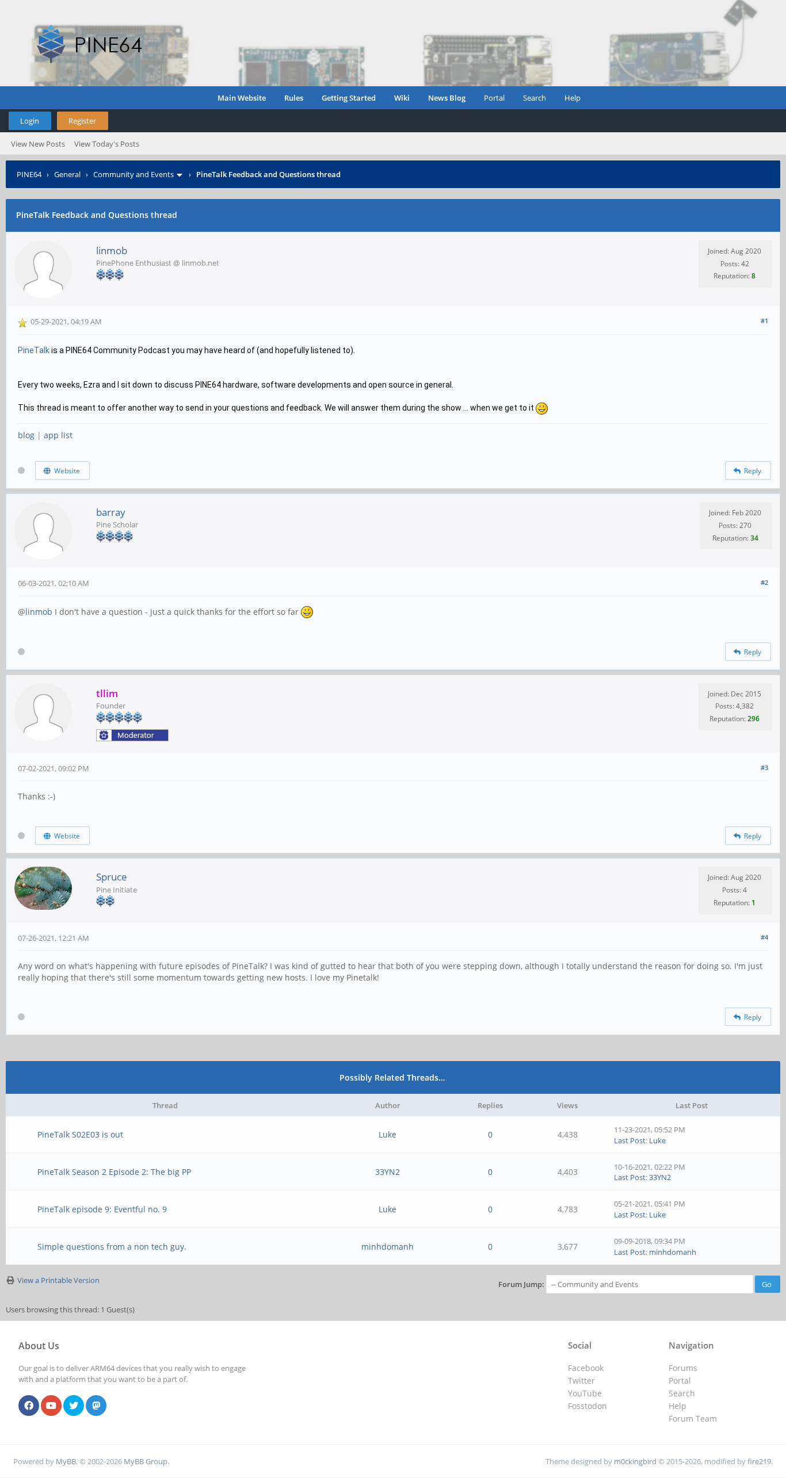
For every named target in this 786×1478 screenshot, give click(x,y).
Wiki (402, 98)
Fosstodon (587, 1405)
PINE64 (29, 174)
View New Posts (38, 144)
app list (58, 435)
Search (534, 98)
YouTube (585, 1393)
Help (572, 98)
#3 (764, 767)
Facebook (586, 1367)
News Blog (447, 98)
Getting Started (349, 98)
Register (82, 121)
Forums (683, 1367)
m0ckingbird (635, 1461)
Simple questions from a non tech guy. (111, 1246)
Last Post (630, 1140)
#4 (764, 937)
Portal (494, 98)
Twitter (581, 1380)
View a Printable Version (58, 1280)
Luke (387, 1134)
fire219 (759, 1461)
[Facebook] (28, 1406)
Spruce (111, 876)
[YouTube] (51, 1406)
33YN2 (387, 1171)
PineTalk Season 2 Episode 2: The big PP (114, 1171)
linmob (111, 250)
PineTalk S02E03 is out (80, 1134)
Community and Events (133, 174)
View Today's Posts (106, 144)
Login (29, 121)
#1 (764, 320)
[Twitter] (73, 1406)
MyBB (66, 1461)
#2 (764, 582)
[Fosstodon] (96, 1406)
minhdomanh (387, 1246)
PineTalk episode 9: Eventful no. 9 (102, 1209)
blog (26, 435)
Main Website (242, 98)
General (67, 174)
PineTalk (33, 350)
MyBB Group (145, 1461)
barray (110, 512)
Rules (293, 98)
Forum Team (693, 1418)
